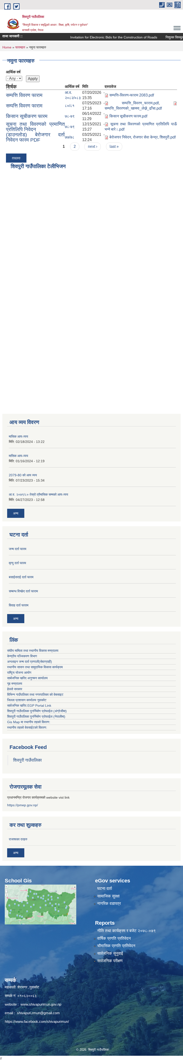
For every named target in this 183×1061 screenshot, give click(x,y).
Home (6, 47)
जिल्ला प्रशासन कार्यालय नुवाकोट (26, 700)
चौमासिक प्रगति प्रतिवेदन (116, 946)
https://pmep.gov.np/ (22, 805)
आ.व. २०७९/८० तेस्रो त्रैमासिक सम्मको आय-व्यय (38, 494)
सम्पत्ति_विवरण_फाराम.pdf (140, 103)
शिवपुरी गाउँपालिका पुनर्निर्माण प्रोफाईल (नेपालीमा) (36, 716)
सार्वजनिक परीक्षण (109, 961)
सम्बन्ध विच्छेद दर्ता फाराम (23, 591)
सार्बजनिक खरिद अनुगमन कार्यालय (27, 678)
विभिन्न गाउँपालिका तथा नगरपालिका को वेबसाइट (35, 694)
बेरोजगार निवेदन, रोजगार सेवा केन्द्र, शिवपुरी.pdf (142, 137)
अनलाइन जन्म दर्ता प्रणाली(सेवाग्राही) (29, 661)
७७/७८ (69, 137)
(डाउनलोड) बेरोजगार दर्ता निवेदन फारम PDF (35, 137)
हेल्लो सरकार (14, 689)
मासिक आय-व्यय (18, 436)
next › (92, 146)
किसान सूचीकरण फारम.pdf (128, 116)
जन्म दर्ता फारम (17, 549)
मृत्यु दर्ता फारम (17, 563)
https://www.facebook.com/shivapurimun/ (37, 1021)
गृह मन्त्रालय (14, 683)
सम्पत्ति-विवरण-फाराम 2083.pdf (131, 95)
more (16, 158)
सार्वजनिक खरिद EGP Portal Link (29, 705)
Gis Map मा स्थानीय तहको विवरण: (28, 722)
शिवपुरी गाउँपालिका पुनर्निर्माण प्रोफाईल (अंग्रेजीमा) (37, 711)
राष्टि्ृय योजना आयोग (19, 672)
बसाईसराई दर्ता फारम (21, 577)
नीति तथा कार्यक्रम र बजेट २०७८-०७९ (126, 930)
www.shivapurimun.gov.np (40, 1004)
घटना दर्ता (104, 888)
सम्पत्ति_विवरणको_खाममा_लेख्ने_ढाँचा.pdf (133, 108)
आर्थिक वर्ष (13, 72)
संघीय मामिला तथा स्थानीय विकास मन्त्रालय (32, 651)
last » (114, 146)
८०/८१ (69, 106)
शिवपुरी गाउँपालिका (27, 760)
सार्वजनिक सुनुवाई (110, 953)
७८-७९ (70, 116)
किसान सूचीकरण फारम (26, 116)
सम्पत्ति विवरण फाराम (24, 95)
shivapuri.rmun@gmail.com (38, 1013)
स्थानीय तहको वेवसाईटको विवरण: (27, 727)
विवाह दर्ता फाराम (18, 605)
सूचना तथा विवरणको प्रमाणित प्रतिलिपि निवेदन (35, 126)
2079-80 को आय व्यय (23, 475)
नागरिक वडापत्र (109, 903)
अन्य (15, 513)
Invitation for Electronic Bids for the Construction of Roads (103, 37)
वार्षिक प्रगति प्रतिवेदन (114, 938)
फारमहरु (20, 47)
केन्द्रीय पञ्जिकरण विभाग (22, 656)
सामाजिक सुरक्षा (108, 896)
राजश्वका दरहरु (18, 839)
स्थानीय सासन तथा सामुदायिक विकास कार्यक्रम (35, 667)
